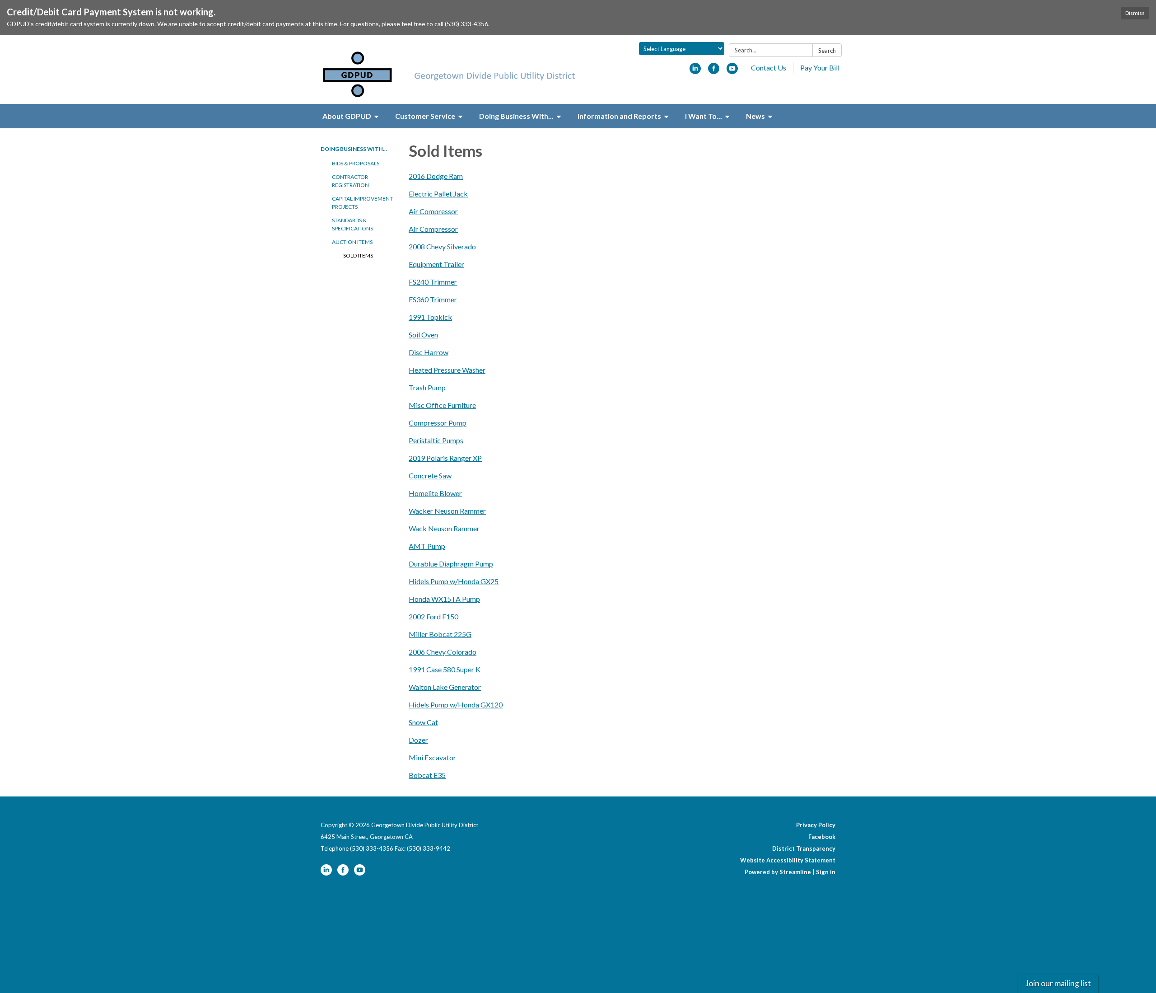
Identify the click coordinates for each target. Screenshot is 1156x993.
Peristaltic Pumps (436, 440)
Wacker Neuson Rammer (447, 510)
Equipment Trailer (436, 264)
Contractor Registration (350, 180)
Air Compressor (433, 211)
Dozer (418, 739)
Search (827, 50)
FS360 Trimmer (433, 299)
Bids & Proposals (355, 163)
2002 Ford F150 (433, 616)
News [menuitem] (755, 116)
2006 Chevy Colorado (442, 651)
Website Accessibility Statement (787, 860)
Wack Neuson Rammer (444, 528)
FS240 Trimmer (433, 281)
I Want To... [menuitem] (703, 116)
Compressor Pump (437, 422)
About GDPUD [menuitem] (346, 116)
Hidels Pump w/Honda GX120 (456, 704)
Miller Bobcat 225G (440, 634)
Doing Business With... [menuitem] (516, 116)
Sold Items (358, 255)
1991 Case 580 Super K (444, 669)
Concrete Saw (430, 475)
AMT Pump (427, 546)
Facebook (821, 836)
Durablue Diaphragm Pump (451, 563)
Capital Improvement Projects (362, 202)
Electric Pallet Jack (438, 193)
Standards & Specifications (352, 224)
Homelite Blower (435, 493)
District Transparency (803, 848)
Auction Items (352, 242)
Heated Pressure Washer (447, 369)
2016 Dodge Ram (436, 176)
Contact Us (768, 67)
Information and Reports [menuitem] (619, 116)
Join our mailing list (1058, 983)
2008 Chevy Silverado (442, 246)
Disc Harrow (428, 352)
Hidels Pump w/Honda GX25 (454, 581)
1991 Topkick (430, 317)
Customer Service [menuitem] (425, 116)
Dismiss (1135, 12)
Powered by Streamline (778, 872)
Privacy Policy (815, 825)
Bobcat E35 (427, 775)
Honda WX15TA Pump (444, 599)
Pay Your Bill (819, 67)
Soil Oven (423, 334)
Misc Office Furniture (442, 405)
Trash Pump (427, 387)
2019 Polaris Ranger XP (445, 458)
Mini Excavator (432, 757)
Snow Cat (423, 722)
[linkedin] (695, 71)
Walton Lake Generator (445, 687)
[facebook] (713, 71)
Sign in (825, 872)
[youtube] (732, 71)
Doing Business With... (354, 148)
